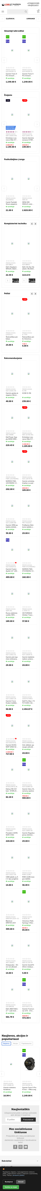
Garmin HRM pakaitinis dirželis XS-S (12, 526)
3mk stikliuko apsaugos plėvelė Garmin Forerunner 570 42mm (28, 746)
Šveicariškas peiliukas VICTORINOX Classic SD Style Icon (12, 338)
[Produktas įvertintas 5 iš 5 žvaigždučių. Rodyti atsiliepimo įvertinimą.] (10, 132)
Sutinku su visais (11, 1187)
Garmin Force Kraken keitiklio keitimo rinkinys (11, 702)
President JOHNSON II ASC (12, 834)
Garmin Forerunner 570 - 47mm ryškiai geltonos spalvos (28, 1010)
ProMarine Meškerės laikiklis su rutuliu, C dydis (28, 526)
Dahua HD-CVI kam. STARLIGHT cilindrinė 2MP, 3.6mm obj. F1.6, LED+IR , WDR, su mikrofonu (12, 790)
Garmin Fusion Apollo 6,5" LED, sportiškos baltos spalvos (12, 570)
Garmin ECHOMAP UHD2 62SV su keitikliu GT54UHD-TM (12, 746)
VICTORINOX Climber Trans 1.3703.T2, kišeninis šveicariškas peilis (28, 614)
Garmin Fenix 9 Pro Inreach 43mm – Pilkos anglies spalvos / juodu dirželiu (12, 75)
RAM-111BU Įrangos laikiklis (28, 878)
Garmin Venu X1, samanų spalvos (28, 790)
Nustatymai (9, 1182)
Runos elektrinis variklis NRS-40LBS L (11, 614)
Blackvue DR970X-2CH (11, 922)
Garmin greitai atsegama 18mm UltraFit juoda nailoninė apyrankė (12, 394)
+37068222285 (33, 3)
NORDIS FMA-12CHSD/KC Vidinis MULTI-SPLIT (12, 482)
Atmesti (20, 1182)
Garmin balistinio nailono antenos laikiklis (28, 658)
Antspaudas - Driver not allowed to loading (12, 966)
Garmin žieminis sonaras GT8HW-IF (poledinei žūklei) (28, 139)
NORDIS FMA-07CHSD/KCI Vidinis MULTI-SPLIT (28, 570)
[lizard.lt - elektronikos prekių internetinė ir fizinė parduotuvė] (11, 4)
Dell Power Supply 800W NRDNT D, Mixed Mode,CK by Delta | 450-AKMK (12, 438)
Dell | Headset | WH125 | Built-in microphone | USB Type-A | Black (11, 268)
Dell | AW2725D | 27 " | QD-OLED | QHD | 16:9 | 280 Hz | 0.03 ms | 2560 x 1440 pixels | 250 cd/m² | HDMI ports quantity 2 (12, 1010)
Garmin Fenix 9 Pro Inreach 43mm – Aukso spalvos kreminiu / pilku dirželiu (28, 75)
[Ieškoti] (26, 11)
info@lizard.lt (33, 5)
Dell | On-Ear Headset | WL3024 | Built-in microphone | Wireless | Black (28, 268)
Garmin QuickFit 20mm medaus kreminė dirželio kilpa (28, 966)
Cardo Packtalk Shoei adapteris (11, 203)
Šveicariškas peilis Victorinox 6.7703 (28, 338)
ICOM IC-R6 (26, 393)
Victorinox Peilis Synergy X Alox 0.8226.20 (27, 922)
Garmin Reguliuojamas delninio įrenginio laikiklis (28, 834)
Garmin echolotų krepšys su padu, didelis (28, 482)
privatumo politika (18, 1175)
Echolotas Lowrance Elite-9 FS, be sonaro (28, 438)
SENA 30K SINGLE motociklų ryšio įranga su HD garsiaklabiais (28, 203)
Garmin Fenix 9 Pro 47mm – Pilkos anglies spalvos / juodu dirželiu (29, 1088)
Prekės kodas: (11, 70)
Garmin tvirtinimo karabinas (9, 1088)
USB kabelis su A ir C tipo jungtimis (12, 878)
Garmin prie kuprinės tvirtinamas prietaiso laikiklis (12, 658)
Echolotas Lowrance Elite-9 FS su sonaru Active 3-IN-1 (12, 139)
